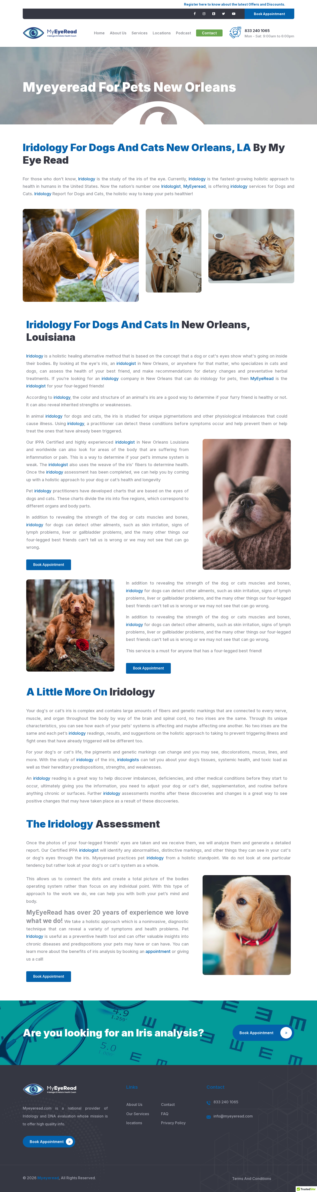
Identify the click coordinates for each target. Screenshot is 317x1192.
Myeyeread (48, 1178)
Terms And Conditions (251, 1178)
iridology (238, 186)
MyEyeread (194, 186)
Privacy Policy (173, 1123)
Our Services (137, 1113)
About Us (118, 33)
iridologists (128, 759)
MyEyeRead (262, 378)
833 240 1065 (257, 30)
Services (140, 33)
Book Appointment (269, 14)
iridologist (126, 363)
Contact (209, 33)
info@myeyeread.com (233, 1116)
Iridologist (171, 186)
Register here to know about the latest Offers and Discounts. (187, 4)
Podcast (183, 33)
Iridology (86, 178)
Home (99, 33)
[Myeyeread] (50, 33)
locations (162, 33)
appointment (158, 951)
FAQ (164, 1113)
